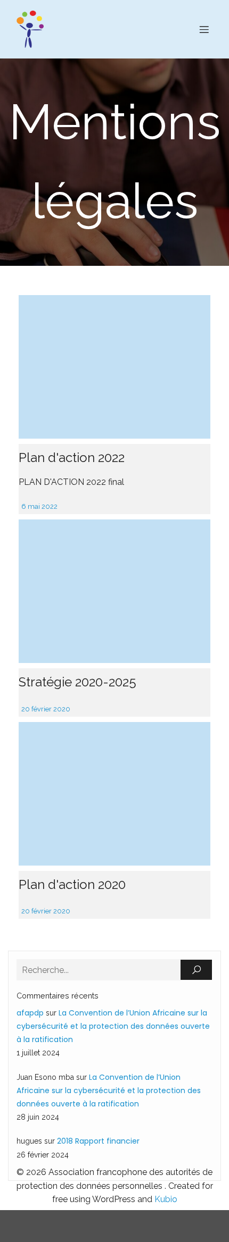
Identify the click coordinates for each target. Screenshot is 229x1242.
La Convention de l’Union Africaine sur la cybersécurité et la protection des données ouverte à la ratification (113, 1026)
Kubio (165, 1199)
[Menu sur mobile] (204, 29)
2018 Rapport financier (98, 1141)
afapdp (30, 1013)
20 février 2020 (45, 709)
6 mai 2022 (39, 506)
